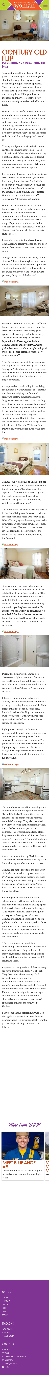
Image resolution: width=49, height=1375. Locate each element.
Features (5, 1297)
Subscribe (6, 1332)
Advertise (6, 1349)
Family (5, 1311)
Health (5, 1304)
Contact (5, 1353)
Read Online (7, 1329)
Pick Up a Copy (8, 1336)
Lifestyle (6, 1301)
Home (4, 1308)
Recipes (5, 1315)
